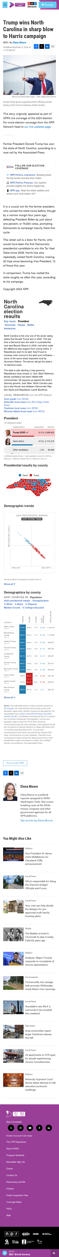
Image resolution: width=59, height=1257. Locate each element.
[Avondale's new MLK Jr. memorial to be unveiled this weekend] (13, 1007)
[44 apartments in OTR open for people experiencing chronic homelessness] (13, 1056)
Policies (10, 1188)
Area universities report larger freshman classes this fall (38, 1034)
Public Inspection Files (17, 1195)
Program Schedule (15, 1155)
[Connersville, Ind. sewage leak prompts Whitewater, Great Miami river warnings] (13, 983)
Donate (49, 4)
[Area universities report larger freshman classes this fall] (13, 1031)
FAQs (9, 1208)
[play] (5, 1253)
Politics (28, 848)
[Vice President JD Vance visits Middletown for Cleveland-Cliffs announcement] (13, 854)
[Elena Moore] (10, 791)
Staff (8, 1215)
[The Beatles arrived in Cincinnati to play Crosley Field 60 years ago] (13, 934)
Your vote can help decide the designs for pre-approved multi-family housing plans (39, 911)
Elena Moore (19, 42)
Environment (31, 977)
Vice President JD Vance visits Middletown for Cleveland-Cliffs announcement (38, 858)
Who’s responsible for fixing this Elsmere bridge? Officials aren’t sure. (40, 884)
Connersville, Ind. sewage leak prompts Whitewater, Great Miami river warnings (40, 985)
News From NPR (15, 763)
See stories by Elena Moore (36, 820)
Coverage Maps (14, 1202)
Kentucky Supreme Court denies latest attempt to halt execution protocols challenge (40, 1084)
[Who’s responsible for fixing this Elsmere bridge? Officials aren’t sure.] (13, 882)
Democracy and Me (15, 1182)
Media (28, 928)
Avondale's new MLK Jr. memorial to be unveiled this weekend (38, 1009)
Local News (30, 876)
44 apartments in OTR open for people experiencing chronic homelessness (40, 1058)
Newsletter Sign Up (15, 1162)
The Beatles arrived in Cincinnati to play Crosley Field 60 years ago (39, 936)
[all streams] (55, 1253)
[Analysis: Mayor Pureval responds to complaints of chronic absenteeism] (13, 958)
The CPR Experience (16, 1142)
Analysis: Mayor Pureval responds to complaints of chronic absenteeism (39, 961)
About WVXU (12, 1148)
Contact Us (11, 1175)
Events (9, 1168)
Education (30, 1026)
